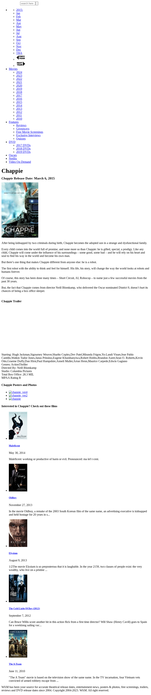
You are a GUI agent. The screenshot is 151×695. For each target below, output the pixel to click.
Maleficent (14, 445)
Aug (18, 36)
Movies (13, 68)
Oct (18, 43)
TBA (19, 53)
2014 (19, 105)
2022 (19, 78)
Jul (18, 33)
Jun (18, 29)
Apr (18, 23)
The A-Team (15, 664)
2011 (19, 115)
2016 (19, 98)
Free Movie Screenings (29, 132)
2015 (19, 102)
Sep (18, 39)
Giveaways (22, 128)
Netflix (13, 158)
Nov (18, 46)
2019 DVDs (23, 151)
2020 (19, 85)
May (19, 26)
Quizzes (21, 138)
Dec (18, 49)
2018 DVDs (23, 148)
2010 (19, 118)
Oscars (13, 155)
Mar (18, 19)
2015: (19, 9)
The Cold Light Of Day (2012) (24, 608)
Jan (18, 13)
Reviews (21, 125)
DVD (12, 141)
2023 (19, 75)
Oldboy (13, 497)
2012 (19, 112)
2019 (19, 88)
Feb (18, 16)
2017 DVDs (23, 145)
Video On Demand (20, 161)
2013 (19, 108)
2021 (19, 82)
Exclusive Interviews (28, 135)
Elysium (13, 553)
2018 (19, 92)
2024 (19, 72)
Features (14, 122)
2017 (19, 95)
